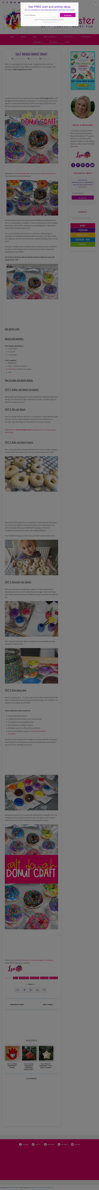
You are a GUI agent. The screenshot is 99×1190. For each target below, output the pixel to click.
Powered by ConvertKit (49, 22)
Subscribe (68, 15)
